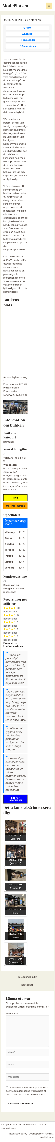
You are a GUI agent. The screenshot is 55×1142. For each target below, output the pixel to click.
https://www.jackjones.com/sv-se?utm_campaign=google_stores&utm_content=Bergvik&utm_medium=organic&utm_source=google (15, 479)
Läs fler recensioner (15, 799)
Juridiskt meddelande (46, 1135)
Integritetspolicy (18, 1133)
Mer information (15, 505)
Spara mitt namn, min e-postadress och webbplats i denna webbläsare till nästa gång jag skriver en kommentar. (27, 1091)
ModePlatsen (15, 6)
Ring (15, 497)
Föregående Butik (27, 976)
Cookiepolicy (36, 1133)
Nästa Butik (27, 984)
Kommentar (13, 1013)
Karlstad (14, 387)
